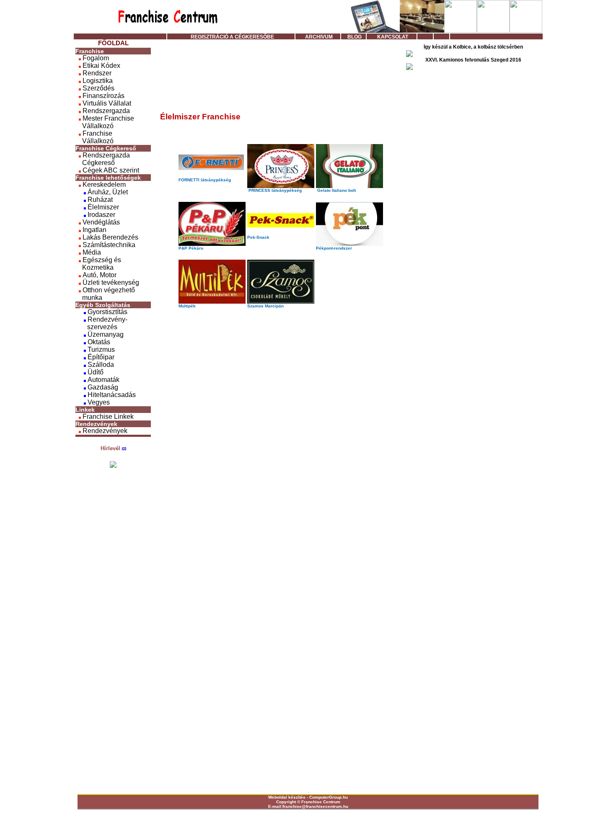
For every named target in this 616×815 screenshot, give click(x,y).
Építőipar (100, 357)
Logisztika (97, 80)
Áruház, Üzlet (107, 192)
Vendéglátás (100, 222)
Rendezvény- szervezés (101, 323)
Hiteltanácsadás (111, 394)
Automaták (102, 379)
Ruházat (99, 199)
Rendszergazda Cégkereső (102, 159)
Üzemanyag (105, 334)
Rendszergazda (105, 110)
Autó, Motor (98, 275)
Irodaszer (100, 214)
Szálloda (100, 364)
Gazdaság (102, 387)
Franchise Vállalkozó (94, 137)
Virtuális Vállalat (106, 103)
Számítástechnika (108, 244)
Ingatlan (93, 229)
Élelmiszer (102, 207)
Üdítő (95, 372)
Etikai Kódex (100, 65)
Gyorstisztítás (106, 311)
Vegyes (98, 402)
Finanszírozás (102, 95)
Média (91, 252)
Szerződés (97, 88)
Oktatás (98, 342)
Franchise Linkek (107, 416)
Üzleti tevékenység (110, 282)
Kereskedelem (103, 184)
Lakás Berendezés (109, 237)
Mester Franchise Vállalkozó (104, 122)
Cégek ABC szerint (110, 170)
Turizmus (100, 349)
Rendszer (96, 73)
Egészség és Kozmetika (98, 263)
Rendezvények (104, 430)
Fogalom (95, 58)
